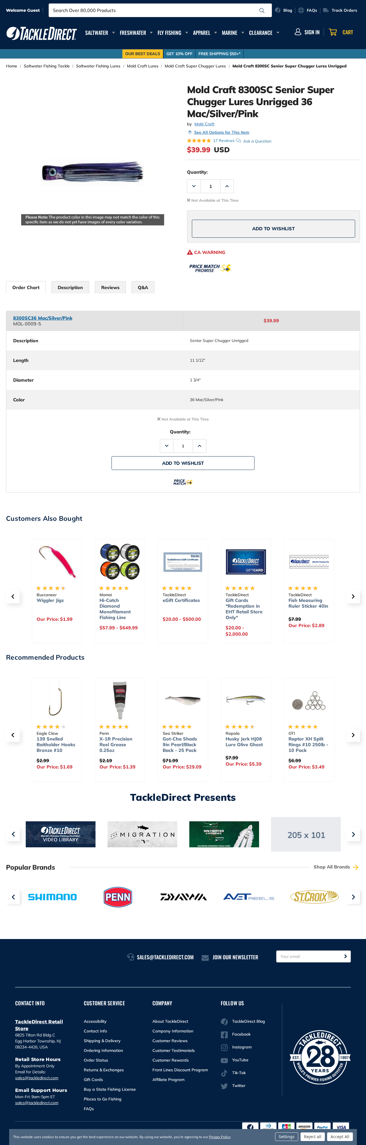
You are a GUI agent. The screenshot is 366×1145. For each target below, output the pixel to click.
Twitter (238, 1085)
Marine (229, 32)
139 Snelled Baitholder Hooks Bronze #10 (56, 744)
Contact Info (95, 1031)
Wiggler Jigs (50, 600)
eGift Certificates (181, 600)
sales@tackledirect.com (36, 1077)
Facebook (241, 1034)
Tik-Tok (239, 1072)
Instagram (242, 1047)
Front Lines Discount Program (180, 1069)
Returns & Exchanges (104, 1069)
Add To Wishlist (273, 228)
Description (70, 287)
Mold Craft (204, 124)
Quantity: (197, 172)
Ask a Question (257, 140)
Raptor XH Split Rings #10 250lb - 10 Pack (308, 744)
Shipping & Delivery (102, 1040)
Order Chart (25, 287)
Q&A (143, 287)
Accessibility (95, 1021)
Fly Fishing (169, 32)
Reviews (110, 287)
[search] (262, 10)
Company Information (172, 1031)
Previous (13, 834)
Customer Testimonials (173, 1050)
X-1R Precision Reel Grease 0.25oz (116, 744)
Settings (287, 1136)
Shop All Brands (332, 867)
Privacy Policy (219, 1137)
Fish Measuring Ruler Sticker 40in (308, 603)
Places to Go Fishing (103, 1099)
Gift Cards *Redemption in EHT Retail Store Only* (244, 608)
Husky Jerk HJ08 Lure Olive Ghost (244, 741)
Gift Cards (93, 1079)
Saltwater (96, 32)
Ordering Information (103, 1050)
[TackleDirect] (41, 33)
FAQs (89, 1108)
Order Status (96, 1060)
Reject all (312, 1136)
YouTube (240, 1059)
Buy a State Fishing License (110, 1089)
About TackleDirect (170, 1021)
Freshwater (133, 32)
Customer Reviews (170, 1040)
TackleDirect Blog (248, 1021)
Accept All (340, 1136)
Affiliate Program (168, 1079)
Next (353, 834)
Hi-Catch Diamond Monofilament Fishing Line (115, 608)
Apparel (201, 32)
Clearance (260, 32)
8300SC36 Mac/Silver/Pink (42, 318)
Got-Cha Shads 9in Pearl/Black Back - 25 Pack (180, 744)
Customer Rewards (170, 1060)
